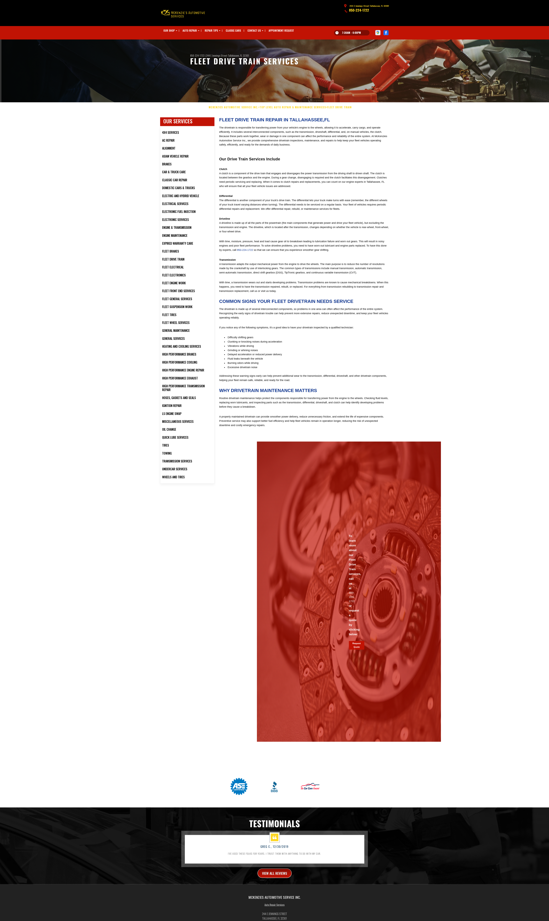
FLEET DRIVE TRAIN (339, 107)
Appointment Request (281, 30)
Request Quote (356, 645)
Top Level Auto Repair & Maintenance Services (293, 107)
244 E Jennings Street (216, 55)
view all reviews (274, 873)
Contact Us (254, 30)
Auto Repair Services (274, 905)
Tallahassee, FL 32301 (238, 55)
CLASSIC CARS (233, 30)
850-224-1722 (359, 10)
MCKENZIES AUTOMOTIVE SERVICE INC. (233, 107)
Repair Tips (211, 30)
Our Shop (169, 30)
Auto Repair (190, 30)
